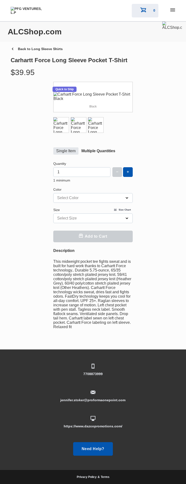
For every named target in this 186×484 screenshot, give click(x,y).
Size (92, 210)
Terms (105, 477)
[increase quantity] (128, 172)
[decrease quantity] (117, 172)
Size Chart (125, 209)
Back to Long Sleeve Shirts (40, 49)
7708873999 (93, 374)
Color (57, 189)
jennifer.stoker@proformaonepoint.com (92, 400)
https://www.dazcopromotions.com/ (93, 426)
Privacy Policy (87, 477)
